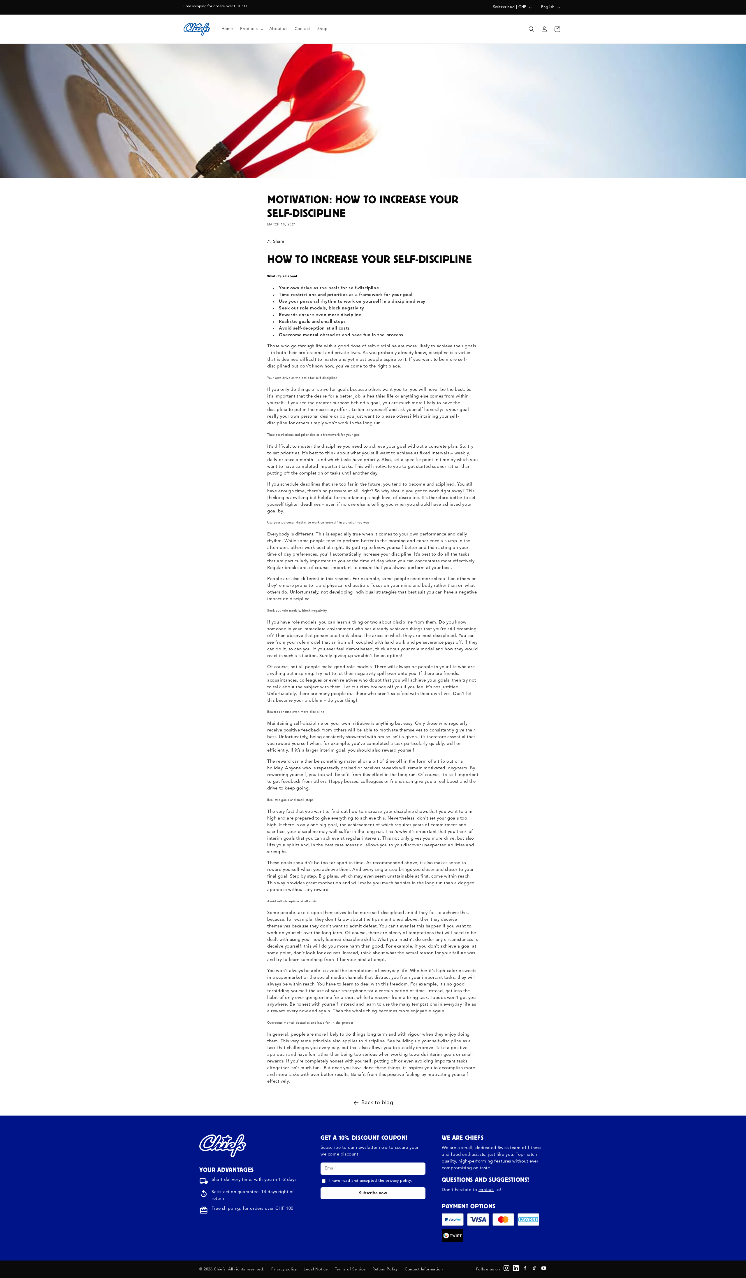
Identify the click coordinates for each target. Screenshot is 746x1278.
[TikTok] (534, 1268)
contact (486, 1190)
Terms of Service (350, 1269)
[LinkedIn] (516, 1268)
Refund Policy (385, 1269)
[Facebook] (525, 1268)
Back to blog (377, 1102)
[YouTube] (544, 1268)
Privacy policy (284, 1269)
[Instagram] (506, 1268)
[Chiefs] (222, 1145)
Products (249, 29)
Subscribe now (373, 1193)
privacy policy (398, 1181)
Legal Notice (316, 1269)
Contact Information (424, 1269)
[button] (251, 29)
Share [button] (278, 241)
